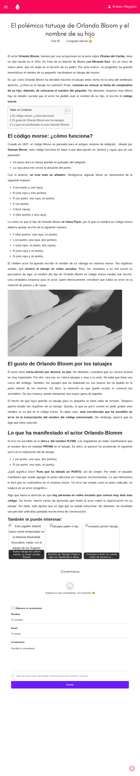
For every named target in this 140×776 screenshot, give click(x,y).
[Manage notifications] (132, 768)
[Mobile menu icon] (5, 7)
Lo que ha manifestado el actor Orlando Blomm (40, 124)
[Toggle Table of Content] (65, 111)
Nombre (15, 614)
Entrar (117, 6)
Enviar (70, 684)
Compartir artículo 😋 (79, 41)
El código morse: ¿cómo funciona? (33, 115)
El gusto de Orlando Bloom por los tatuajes (38, 120)
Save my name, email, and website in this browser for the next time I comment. (52, 676)
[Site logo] (18, 7)
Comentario (18, 642)
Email (14, 628)
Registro (130, 6)
